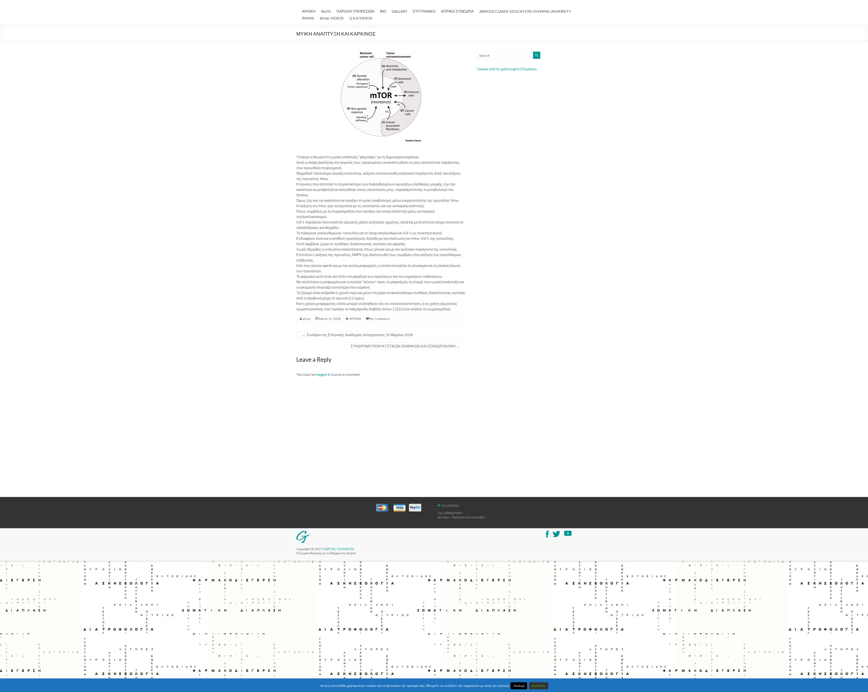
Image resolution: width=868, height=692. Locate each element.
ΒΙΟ (383, 11)
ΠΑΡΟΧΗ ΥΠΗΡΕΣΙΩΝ (355, 11)
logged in (323, 374)
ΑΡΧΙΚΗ (309, 11)
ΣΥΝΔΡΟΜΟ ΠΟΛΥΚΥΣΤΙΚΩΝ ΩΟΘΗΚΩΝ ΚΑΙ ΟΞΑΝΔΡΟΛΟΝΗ (405, 346)
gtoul (306, 319)
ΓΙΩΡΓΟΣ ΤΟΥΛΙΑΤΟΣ (338, 549)
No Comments (380, 319)
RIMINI (308, 18)
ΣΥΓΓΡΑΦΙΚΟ (424, 11)
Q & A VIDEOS (360, 18)
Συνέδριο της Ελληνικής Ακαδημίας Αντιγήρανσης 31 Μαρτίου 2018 (357, 335)
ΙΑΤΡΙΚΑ (355, 319)
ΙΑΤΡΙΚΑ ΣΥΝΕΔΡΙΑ (457, 11)
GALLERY (399, 11)
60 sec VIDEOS (332, 18)
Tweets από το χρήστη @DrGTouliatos (507, 69)
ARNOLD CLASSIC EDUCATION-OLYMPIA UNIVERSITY (525, 11)
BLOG (326, 11)
